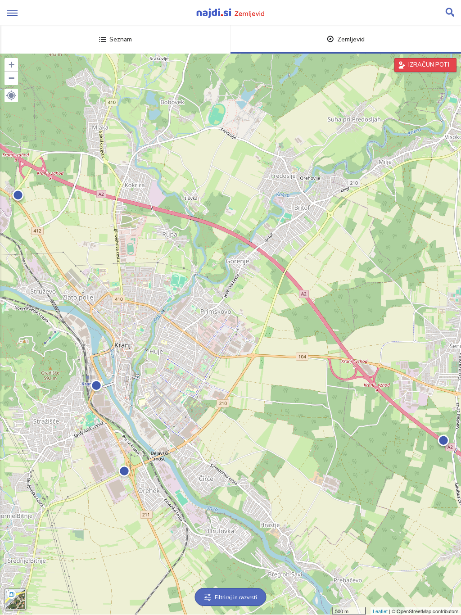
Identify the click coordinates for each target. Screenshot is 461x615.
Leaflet (380, 611)
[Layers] (15, 599)
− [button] (11, 78)
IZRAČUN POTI (428, 65)
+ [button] (11, 64)
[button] (11, 95)
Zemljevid (351, 39)
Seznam (120, 39)
